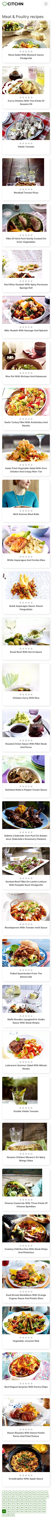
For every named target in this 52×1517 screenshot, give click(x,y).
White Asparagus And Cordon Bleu (26, 560)
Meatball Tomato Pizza (26, 192)
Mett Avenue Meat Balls (26, 514)
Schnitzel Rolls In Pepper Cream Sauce (26, 789)
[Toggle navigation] (46, 4)
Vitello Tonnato (26, 146)
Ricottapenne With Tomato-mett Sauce (26, 927)
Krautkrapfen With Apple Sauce (26, 1478)
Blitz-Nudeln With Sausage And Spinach (26, 330)
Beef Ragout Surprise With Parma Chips (26, 1386)
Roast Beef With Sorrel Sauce (26, 652)
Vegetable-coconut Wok (26, 1341)
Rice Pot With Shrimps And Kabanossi (26, 376)
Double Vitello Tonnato (26, 1111)
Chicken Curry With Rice (26, 697)
